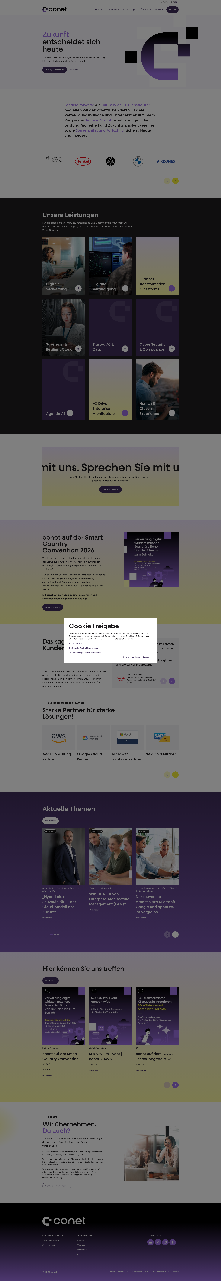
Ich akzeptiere (75, 643)
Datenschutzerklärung (131, 657)
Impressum (147, 657)
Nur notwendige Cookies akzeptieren (85, 653)
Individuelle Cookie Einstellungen (83, 648)
